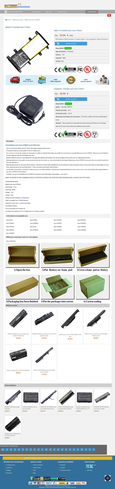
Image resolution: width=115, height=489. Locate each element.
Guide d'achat (36, 11)
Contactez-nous (61, 11)
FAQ (34, 470)
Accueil (9, 19)
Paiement (62, 465)
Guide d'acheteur (38, 465)
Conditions (9, 467)
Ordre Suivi (49, 11)
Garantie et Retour (65, 470)
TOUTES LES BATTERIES (15, 11)
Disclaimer (9, 473)
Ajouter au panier (70, 43)
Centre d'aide (92, 11)
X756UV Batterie (23, 200)
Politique (8, 470)
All (3, 449)
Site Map (89, 470)
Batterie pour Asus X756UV (84, 153)
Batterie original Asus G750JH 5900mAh (18, 370)
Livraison (62, 467)
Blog (34, 473)
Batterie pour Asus (17, 19)
